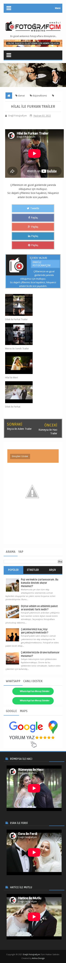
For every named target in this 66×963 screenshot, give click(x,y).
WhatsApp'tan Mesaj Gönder (35, 691)
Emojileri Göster (20, 456)
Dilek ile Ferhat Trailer (16, 319)
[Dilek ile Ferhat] (30, 392)
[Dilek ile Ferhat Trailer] (30, 305)
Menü (57, 8)
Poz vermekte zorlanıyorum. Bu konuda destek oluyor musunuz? (39, 583)
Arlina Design (38, 958)
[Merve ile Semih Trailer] (30, 334)
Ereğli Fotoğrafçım (41, 264)
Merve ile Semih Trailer (17, 348)
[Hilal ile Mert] (30, 363)
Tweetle (34, 208)
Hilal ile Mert (11, 377)
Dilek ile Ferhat (12, 406)
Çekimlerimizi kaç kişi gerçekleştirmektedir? (34, 631)
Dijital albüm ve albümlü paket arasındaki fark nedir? (39, 608)
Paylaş (34, 217)
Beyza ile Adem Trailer (19, 428)
